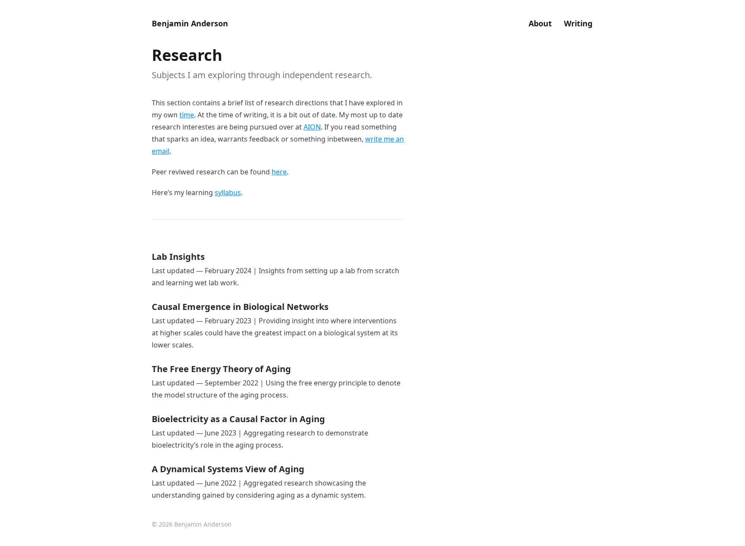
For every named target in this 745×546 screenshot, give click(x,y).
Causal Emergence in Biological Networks (240, 306)
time (186, 115)
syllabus (228, 192)
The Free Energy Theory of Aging (221, 369)
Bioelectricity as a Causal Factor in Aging (238, 419)
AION (312, 127)
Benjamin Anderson (190, 23)
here (279, 172)
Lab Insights (178, 256)
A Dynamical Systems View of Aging (228, 469)
